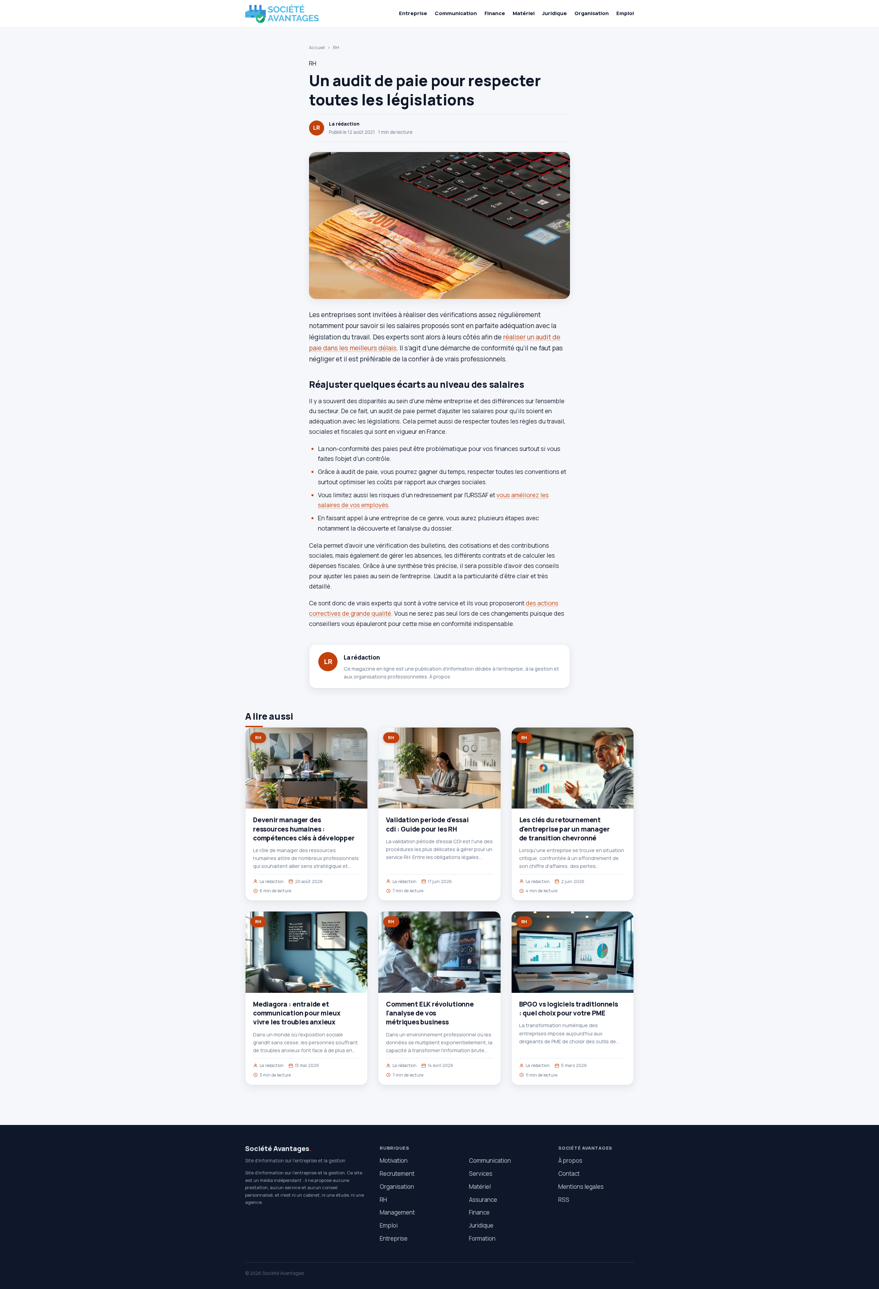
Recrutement (397, 1173)
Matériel (524, 13)
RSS (563, 1200)
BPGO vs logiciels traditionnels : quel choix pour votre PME (568, 1009)
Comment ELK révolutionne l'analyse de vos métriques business (429, 1013)
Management (397, 1212)
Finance (494, 13)
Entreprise (413, 13)
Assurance (483, 1200)
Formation (482, 1238)
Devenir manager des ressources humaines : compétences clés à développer (304, 828)
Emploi (625, 13)
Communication (456, 13)
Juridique (554, 13)
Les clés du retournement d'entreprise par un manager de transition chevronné (564, 828)
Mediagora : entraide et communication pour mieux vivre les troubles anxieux (296, 1013)
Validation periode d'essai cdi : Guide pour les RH (427, 824)
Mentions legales (581, 1187)
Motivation (394, 1160)
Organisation (591, 13)
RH (336, 47)
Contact (569, 1173)
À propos (439, 676)
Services (480, 1173)
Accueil (317, 47)
